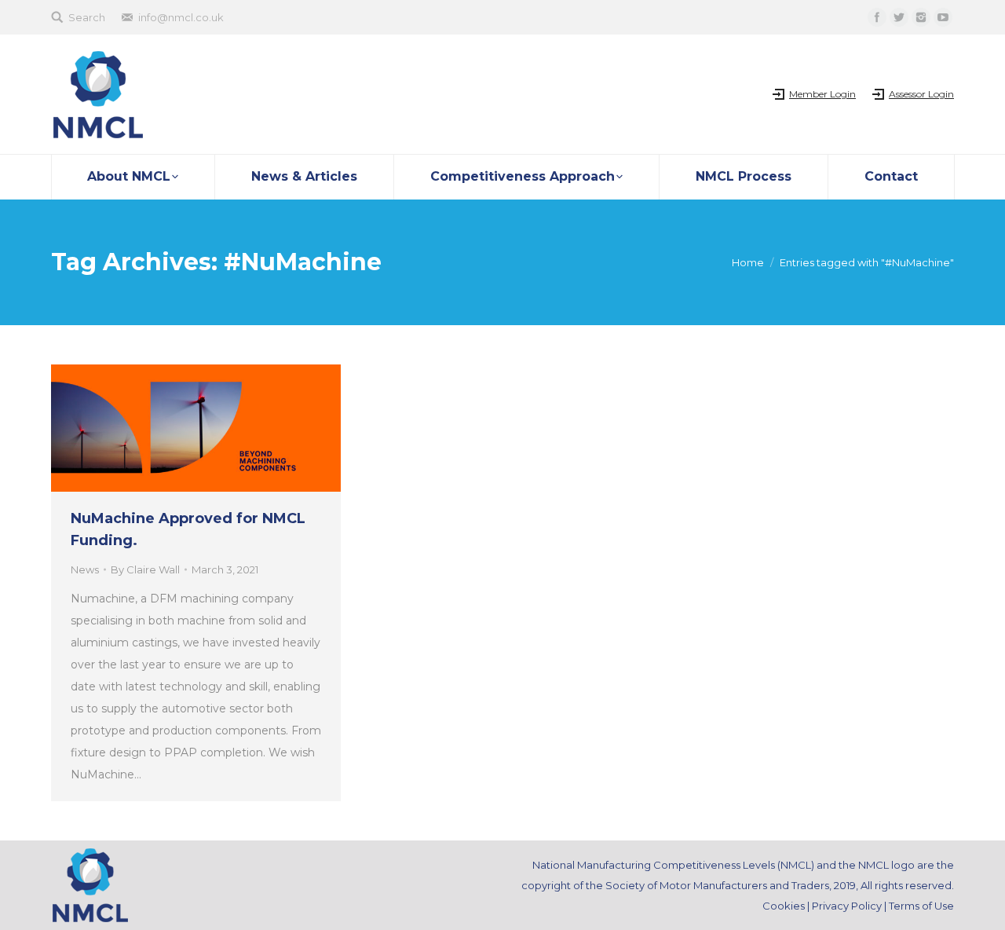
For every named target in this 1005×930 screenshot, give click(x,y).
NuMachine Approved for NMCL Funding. (188, 529)
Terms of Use (921, 905)
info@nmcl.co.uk (181, 17)
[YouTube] (943, 17)
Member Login (822, 94)
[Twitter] (899, 17)
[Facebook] (877, 17)
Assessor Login (921, 94)
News (85, 569)
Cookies (783, 905)
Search (86, 17)
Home (748, 262)
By (145, 569)
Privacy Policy (847, 905)
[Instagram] (921, 17)
